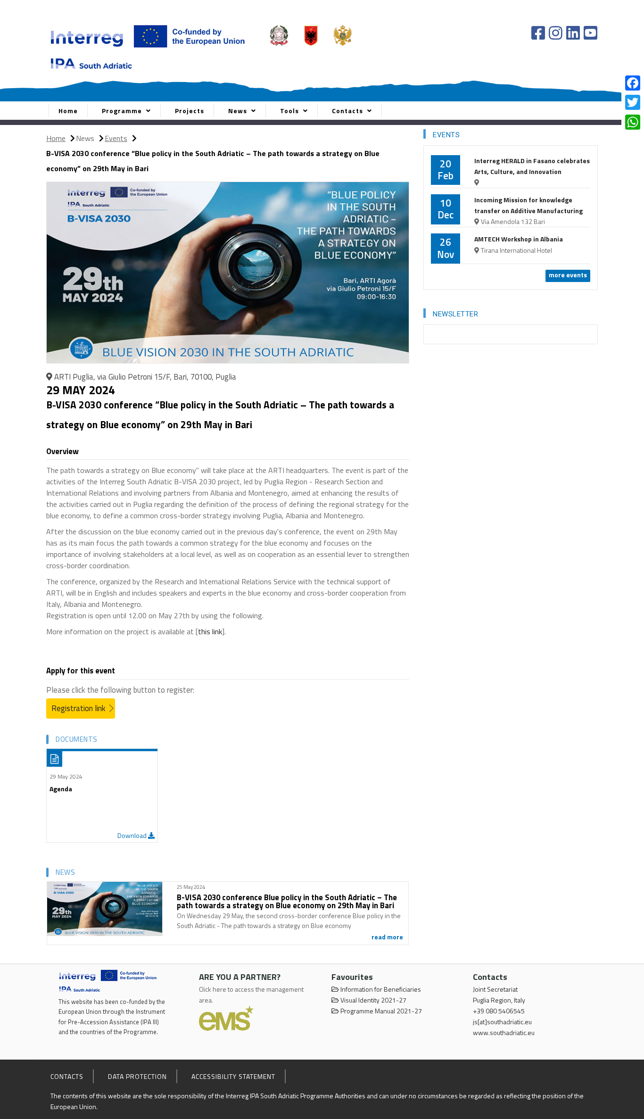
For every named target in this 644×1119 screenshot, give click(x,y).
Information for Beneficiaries (380, 989)
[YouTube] (590, 33)
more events (568, 275)
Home (68, 111)
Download (132, 835)
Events (116, 138)
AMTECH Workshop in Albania (518, 239)
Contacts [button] (348, 111)
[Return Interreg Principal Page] (148, 45)
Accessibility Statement (233, 1076)
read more (387, 937)
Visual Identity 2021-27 (372, 1000)
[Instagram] (557, 33)
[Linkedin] (574, 33)
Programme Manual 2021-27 (380, 1011)
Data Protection (137, 1076)
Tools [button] (290, 111)
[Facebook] (539, 33)
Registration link (78, 708)
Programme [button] (123, 111)
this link (210, 631)
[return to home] (108, 980)
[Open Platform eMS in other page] (226, 1018)
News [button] (238, 111)
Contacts (66, 1076)
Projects (189, 111)
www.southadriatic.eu (504, 1032)
